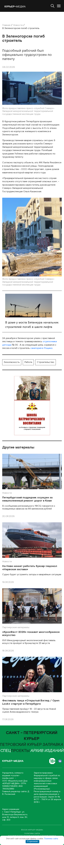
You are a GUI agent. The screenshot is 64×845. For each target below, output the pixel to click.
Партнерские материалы (15, 627)
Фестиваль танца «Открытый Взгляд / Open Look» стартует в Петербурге (30, 702)
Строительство (45, 362)
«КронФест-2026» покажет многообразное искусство (31, 633)
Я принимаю (32, 841)
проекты (15, 750)
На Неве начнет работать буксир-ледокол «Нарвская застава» (29, 568)
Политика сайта (51, 838)
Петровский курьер (21, 744)
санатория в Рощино (41, 348)
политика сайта (32, 833)
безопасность (12, 362)
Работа (28, 362)
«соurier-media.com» (11, 777)
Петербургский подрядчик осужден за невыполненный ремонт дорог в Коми (27, 499)
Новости (7, 493)
